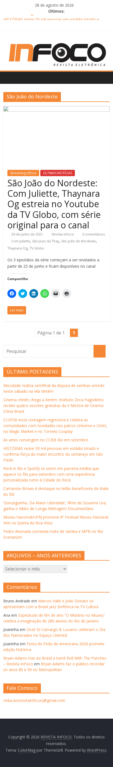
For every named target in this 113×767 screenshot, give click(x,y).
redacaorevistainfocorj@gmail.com (34, 700)
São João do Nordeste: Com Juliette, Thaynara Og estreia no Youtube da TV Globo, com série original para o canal (54, 204)
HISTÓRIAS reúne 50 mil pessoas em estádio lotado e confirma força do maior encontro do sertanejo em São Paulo (53, 454)
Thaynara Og (17, 248)
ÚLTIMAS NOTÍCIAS (57, 173)
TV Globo (37, 248)
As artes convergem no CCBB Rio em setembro (45, 15)
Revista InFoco (63, 234)
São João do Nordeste (78, 241)
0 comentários (93, 234)
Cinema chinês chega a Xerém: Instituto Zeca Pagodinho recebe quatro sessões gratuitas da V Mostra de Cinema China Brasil (53, 405)
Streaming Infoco (23, 173)
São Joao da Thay (45, 241)
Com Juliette (20, 241)
